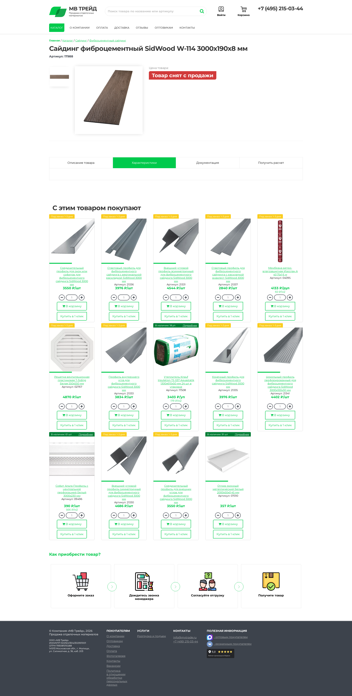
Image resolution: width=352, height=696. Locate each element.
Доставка (121, 27)
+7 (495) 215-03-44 (280, 8)
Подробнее (190, 325)
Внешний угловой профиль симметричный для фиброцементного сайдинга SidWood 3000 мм (124, 492)
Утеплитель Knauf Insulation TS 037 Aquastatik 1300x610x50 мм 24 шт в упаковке (176, 381)
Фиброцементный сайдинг (107, 40)
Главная (54, 40)
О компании (80, 27)
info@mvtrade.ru (185, 637)
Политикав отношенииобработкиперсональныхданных (117, 677)
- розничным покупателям (233, 644)
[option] (59, 78)
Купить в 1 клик (71, 316)
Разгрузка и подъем (151, 636)
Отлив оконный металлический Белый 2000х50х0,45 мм (228, 489)
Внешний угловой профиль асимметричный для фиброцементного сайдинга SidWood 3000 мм (176, 274)
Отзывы (142, 27)
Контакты (187, 27)
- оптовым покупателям (231, 637)
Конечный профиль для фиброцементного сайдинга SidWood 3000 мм (228, 381)
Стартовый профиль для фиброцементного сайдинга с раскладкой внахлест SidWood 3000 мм (228, 274)
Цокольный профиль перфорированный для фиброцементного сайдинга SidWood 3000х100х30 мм (280, 383)
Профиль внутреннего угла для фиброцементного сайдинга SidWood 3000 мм (124, 383)
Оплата (102, 27)
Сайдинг (81, 40)
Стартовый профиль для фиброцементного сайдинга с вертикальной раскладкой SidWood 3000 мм (124, 274)
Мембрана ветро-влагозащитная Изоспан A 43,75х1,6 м (280, 271)
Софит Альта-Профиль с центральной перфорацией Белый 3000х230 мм (72, 490)
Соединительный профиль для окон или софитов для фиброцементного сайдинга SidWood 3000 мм (72, 276)
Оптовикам (164, 27)
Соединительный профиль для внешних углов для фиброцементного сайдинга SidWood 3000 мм (176, 494)
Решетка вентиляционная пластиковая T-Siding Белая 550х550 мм (71, 380)
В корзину (73, 306)
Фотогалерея (116, 656)
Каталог (56, 27)
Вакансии (113, 666)
